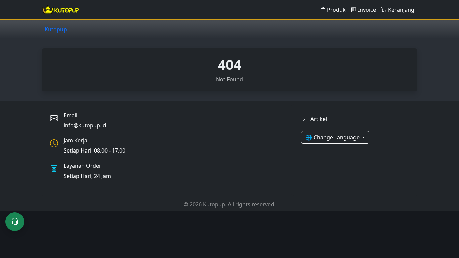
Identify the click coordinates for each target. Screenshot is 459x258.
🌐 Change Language (333, 137)
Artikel (318, 119)
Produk (336, 9)
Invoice (367, 9)
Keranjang (401, 9)
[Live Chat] (14, 221)
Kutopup (56, 29)
